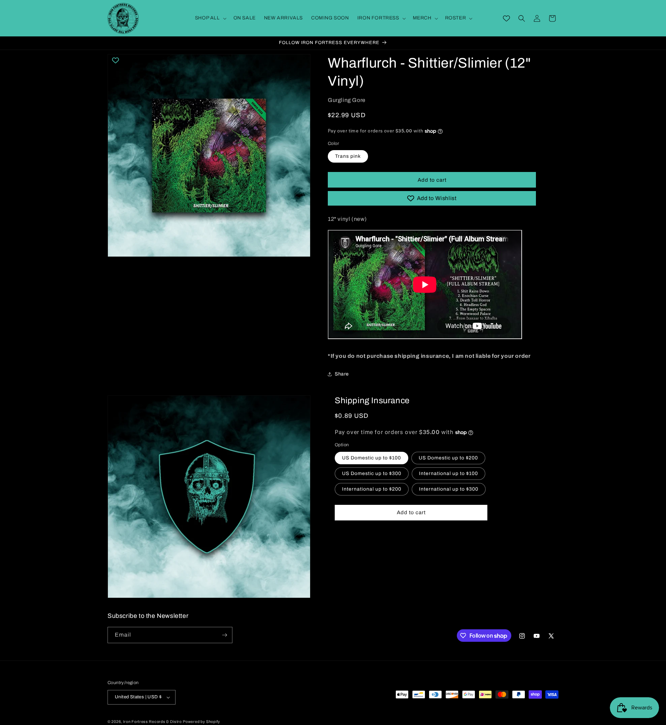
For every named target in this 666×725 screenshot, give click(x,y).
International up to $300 (448, 489)
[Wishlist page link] (506, 18)
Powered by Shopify (201, 721)
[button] (210, 18)
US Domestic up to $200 (448, 457)
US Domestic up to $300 (371, 473)
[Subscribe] (224, 635)
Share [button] (342, 374)
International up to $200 (371, 489)
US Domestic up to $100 (371, 457)
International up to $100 (448, 473)
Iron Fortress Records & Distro (152, 721)
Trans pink (348, 156)
